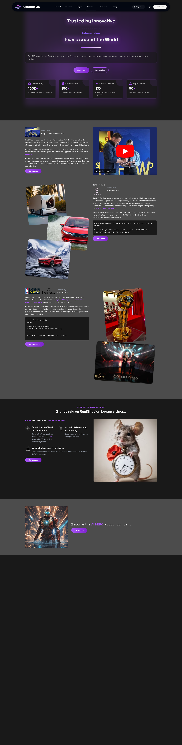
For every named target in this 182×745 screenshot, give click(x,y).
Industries (68, 7)
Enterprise (90, 7)
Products (58, 7)
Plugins (79, 7)
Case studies (100, 70)
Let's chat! (81, 70)
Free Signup (160, 7)
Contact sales (35, 344)
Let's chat (100, 239)
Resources (103, 7)
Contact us (33, 171)
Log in (149, 7)
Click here (49, 436)
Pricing (114, 7)
